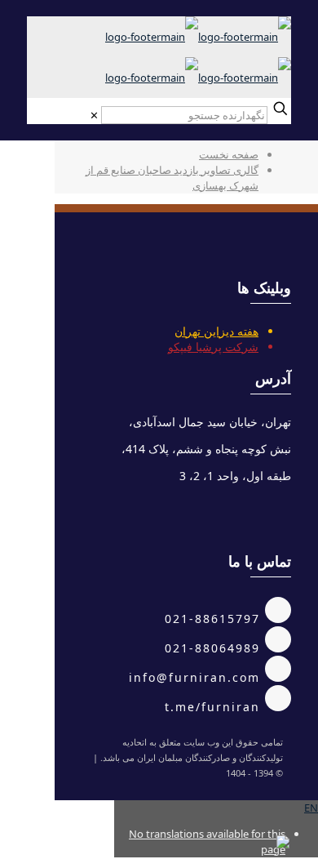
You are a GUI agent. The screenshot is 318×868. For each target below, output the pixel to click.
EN (311, 807)
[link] (94, 115)
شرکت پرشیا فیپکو (213, 346)
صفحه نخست (228, 154)
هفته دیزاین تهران (216, 331)
